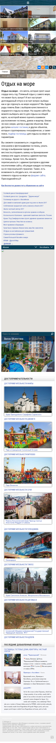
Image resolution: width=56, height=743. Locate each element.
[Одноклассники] (43, 67)
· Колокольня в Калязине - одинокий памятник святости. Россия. (27, 215)
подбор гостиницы (17, 134)
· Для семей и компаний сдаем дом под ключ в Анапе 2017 (25, 203)
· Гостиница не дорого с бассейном (16, 199)
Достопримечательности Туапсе (19, 564)
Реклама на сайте (7, 718)
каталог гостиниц (19, 127)
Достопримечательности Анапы (18, 383)
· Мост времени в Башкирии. (13, 225)
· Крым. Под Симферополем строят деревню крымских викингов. (27, 218)
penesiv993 (27, 688)
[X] (50, 67)
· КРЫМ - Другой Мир (10, 240)
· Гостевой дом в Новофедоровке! (15, 193)
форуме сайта (38, 175)
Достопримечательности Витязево (19, 454)
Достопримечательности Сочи (18, 490)
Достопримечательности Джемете (19, 419)
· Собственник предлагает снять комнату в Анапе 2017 (23, 206)
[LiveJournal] (54, 67)
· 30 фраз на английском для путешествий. (18, 231)
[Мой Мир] (46, 67)
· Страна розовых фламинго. (13, 234)
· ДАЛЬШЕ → (8, 244)
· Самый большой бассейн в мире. (15, 237)
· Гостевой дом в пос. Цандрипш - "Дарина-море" (21, 196)
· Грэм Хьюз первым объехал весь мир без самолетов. (23, 228)
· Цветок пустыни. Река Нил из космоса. (17, 222)
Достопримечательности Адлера (19, 637)
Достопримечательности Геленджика (21, 529)
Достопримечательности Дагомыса (20, 600)
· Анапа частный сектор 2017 (13, 209)
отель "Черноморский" (31, 655)
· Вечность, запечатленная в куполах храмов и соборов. (24, 212)
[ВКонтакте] (39, 67)
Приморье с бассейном (31, 672)
